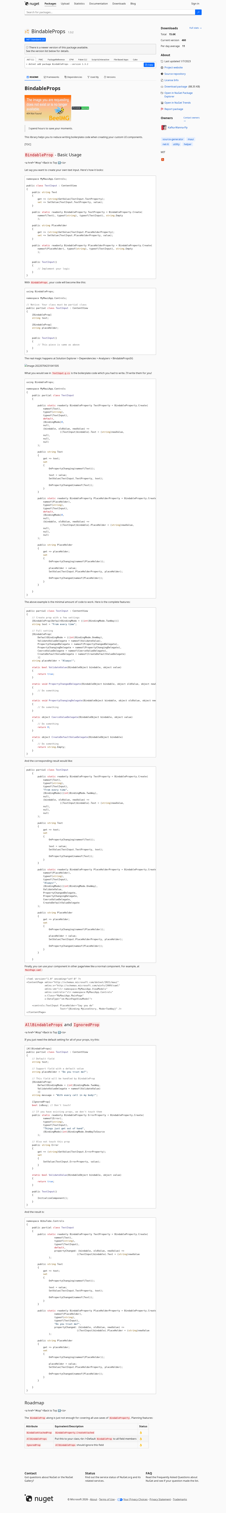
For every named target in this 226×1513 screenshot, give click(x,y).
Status (90, 1473)
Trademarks (180, 1499)
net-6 (166, 144)
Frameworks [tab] (52, 77)
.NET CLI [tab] (30, 59)
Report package (173, 109)
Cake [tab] (135, 59)
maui (191, 139)
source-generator (173, 139)
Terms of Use (107, 1499)
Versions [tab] (111, 77)
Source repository (175, 74)
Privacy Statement (160, 1499)
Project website (173, 67)
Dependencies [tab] (74, 77)
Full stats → (195, 27)
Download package (175, 86)
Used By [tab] (94, 77)
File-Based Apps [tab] (121, 59)
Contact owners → (191, 119)
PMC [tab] (41, 59)
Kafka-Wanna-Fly (177, 127)
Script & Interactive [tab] (100, 59)
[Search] (198, 12)
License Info (171, 80)
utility (176, 144)
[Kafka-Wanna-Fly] (164, 127)
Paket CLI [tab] (82, 59)
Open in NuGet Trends (177, 102)
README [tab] (34, 77)
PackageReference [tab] (56, 59)
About (93, 1499)
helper (188, 144)
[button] (149, 65)
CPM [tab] (71, 59)
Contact (31, 1473)
